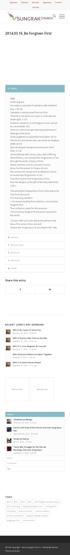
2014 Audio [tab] (15, 253)
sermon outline (42, 511)
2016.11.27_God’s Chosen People (27, 362)
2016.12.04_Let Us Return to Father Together (32, 354)
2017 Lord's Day (13, 506)
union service (29, 520)
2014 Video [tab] (15, 260)
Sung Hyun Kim (13, 520)
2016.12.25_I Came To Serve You (27, 330)
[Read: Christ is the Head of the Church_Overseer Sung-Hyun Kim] (9, 429)
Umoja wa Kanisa (21, 439)
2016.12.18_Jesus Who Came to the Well (30, 338)
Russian (35, 2)
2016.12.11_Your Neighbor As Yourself (29, 346)
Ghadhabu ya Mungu (23, 419)
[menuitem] (13, 2)
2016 (23, 502)
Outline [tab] (13, 88)
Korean (36, 7)
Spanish (13, 2)
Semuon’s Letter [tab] (17, 245)
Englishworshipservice (32, 506)
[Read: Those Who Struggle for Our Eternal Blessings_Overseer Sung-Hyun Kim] (9, 449)
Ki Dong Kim (51, 506)
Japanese (47, 2)
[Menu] (60, 16)
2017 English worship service (47, 502)
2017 (30, 502)
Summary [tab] (14, 237)
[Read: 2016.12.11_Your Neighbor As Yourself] (8, 348)
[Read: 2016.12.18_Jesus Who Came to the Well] (8, 340)
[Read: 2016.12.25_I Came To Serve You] (8, 332)
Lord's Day (11, 511)
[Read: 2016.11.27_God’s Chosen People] (8, 364)
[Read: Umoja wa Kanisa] (9, 441)
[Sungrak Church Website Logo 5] (29, 16)
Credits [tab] (13, 268)
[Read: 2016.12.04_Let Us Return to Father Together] (8, 356)
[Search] (52, 16)
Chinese (24, 2)
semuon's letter (25, 511)
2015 (16, 502)
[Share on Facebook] (20, 289)
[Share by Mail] (50, 289)
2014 (9, 502)
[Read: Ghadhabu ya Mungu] (9, 421)
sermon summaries (15, 515)
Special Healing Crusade (37, 515)
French (58, 2)
